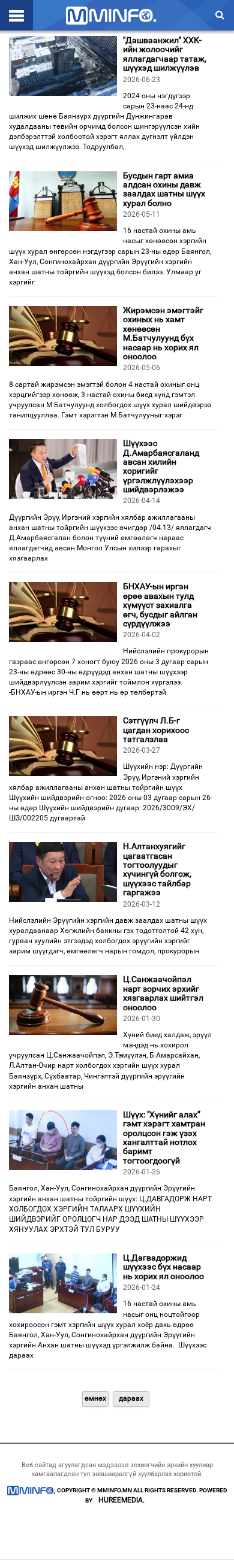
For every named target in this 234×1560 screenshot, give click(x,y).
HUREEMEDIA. (121, 1500)
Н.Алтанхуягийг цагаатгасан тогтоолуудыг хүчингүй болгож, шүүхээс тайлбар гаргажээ (157, 869)
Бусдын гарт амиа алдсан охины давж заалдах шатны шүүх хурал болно (164, 189)
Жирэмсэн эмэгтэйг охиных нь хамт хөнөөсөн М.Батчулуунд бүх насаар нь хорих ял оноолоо (163, 333)
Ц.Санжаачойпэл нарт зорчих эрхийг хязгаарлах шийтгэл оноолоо (163, 992)
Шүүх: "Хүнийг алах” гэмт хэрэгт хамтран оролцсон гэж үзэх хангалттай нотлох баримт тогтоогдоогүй (164, 1137)
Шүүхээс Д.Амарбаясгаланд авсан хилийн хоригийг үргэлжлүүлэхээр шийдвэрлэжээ (161, 466)
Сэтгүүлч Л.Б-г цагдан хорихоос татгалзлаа (156, 730)
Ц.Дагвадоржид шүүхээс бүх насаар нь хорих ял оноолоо (163, 1267)
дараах (131, 1398)
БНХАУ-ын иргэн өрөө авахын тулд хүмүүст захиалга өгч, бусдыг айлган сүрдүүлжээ (160, 604)
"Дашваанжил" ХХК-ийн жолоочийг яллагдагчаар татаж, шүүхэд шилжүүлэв (164, 53)
